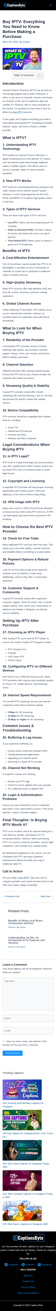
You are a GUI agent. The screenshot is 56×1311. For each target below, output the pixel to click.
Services (11, 927)
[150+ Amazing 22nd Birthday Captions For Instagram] (22, 1090)
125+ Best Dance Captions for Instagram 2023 (25, 1224)
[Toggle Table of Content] (38, 75)
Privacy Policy (28, 1287)
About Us (28, 1275)
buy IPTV (18, 112)
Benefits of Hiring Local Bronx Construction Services (25, 922)
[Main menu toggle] (51, 5)
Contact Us (28, 1281)
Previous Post (11, 896)
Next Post (47, 896)
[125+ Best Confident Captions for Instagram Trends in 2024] (22, 1180)
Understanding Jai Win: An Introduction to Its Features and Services (26, 940)
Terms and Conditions (28, 1293)
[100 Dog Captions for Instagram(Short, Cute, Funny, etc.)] (22, 1120)
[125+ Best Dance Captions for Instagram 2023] (22, 1211)
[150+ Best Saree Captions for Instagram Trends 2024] (22, 1150)
